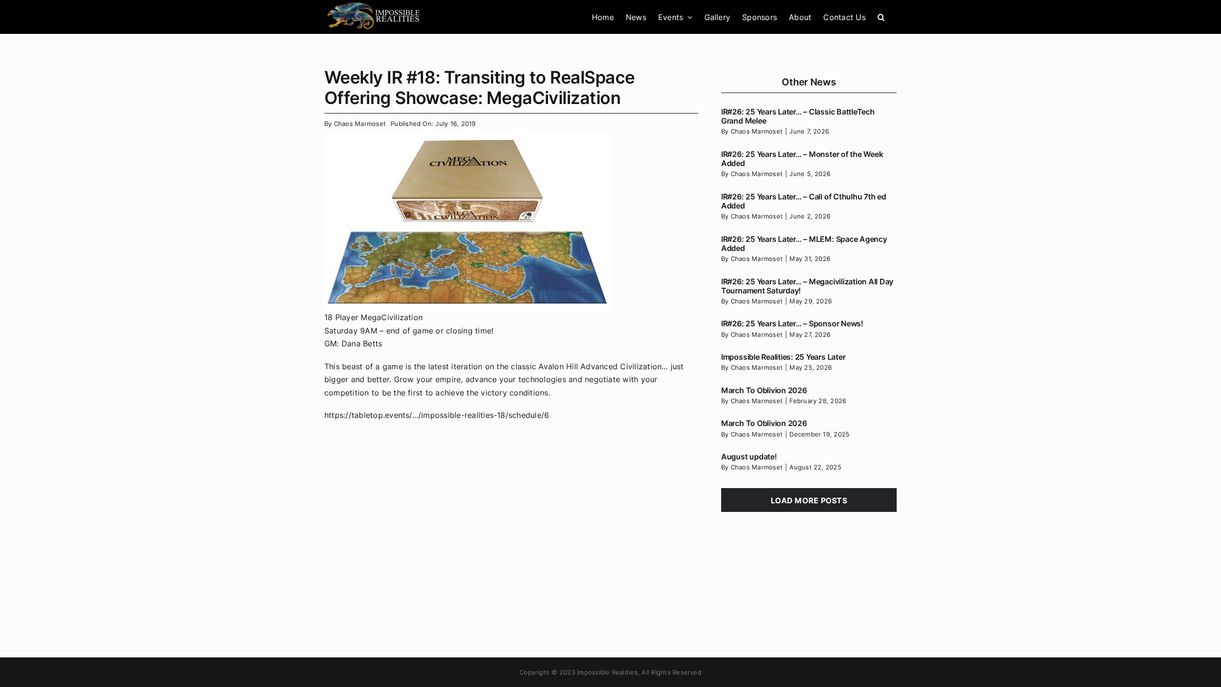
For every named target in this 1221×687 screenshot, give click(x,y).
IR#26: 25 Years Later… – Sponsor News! (792, 323)
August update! (749, 456)
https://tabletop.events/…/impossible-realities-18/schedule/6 (436, 415)
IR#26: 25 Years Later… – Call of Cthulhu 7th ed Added (803, 201)
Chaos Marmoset (360, 123)
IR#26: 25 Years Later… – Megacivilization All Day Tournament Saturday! (807, 286)
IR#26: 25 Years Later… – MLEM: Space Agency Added (804, 243)
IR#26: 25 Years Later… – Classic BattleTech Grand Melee (798, 116)
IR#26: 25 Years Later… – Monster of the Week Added (802, 158)
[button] (881, 17)
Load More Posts (809, 500)
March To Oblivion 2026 (764, 390)
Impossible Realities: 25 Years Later (783, 357)
